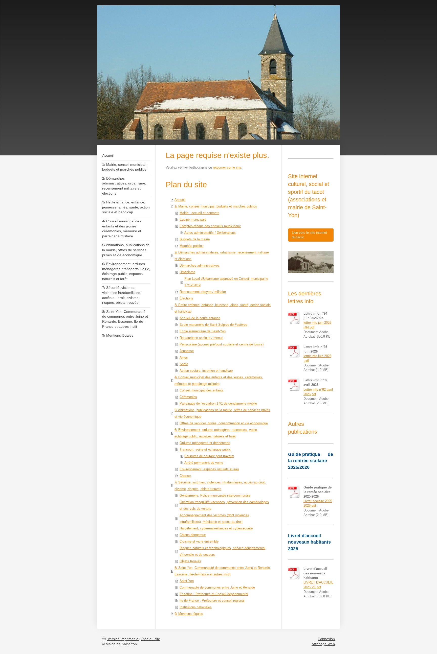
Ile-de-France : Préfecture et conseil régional (212, 600)
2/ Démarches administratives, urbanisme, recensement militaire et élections (221, 255)
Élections (186, 298)
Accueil (179, 200)
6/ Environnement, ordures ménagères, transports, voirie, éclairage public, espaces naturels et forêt (216, 433)
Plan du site (150, 639)
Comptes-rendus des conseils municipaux (210, 226)
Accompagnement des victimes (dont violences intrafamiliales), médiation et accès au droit (214, 518)
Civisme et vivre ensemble (199, 541)
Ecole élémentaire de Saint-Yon (203, 331)
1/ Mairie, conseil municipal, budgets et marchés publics (215, 206)
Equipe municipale (193, 219)
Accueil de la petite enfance (200, 318)
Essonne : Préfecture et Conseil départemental (214, 594)
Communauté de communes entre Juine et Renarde (217, 587)
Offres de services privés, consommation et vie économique (224, 423)
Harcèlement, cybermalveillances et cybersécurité (216, 528)
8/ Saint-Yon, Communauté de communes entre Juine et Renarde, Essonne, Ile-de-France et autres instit (222, 571)
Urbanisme (187, 272)
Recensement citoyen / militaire (203, 292)
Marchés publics (192, 246)
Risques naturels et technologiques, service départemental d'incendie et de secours (222, 551)
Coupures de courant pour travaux (209, 456)
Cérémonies (188, 397)
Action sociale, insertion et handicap (206, 370)
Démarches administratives (200, 265)
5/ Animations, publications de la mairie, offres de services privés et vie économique (222, 413)
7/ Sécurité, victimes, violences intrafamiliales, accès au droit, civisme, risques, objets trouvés (220, 485)
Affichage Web (323, 644)
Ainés (184, 357)
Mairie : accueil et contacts (199, 213)
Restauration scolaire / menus (201, 338)
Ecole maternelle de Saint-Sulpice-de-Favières (213, 324)
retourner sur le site (227, 167)
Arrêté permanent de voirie (203, 462)
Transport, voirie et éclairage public (205, 449)
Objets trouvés (190, 561)
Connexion (326, 639)
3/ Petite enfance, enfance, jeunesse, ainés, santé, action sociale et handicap (222, 308)
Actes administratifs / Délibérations (210, 233)
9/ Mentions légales (188, 614)
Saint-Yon (187, 581)
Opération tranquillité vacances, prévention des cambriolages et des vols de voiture (224, 505)
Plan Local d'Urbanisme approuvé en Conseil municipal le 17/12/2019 (226, 282)
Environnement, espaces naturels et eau (209, 469)
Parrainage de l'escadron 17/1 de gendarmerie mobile (218, 403)
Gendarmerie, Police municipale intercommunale (215, 495)
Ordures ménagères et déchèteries (205, 443)
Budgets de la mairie (195, 239)
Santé (184, 364)
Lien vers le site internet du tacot (309, 235)
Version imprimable (123, 639)
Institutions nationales (196, 607)
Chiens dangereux (193, 535)
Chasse (185, 476)
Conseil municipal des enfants (202, 390)
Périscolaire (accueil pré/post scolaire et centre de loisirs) (222, 344)
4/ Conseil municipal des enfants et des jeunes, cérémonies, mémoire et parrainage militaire (218, 380)
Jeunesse (187, 351)
